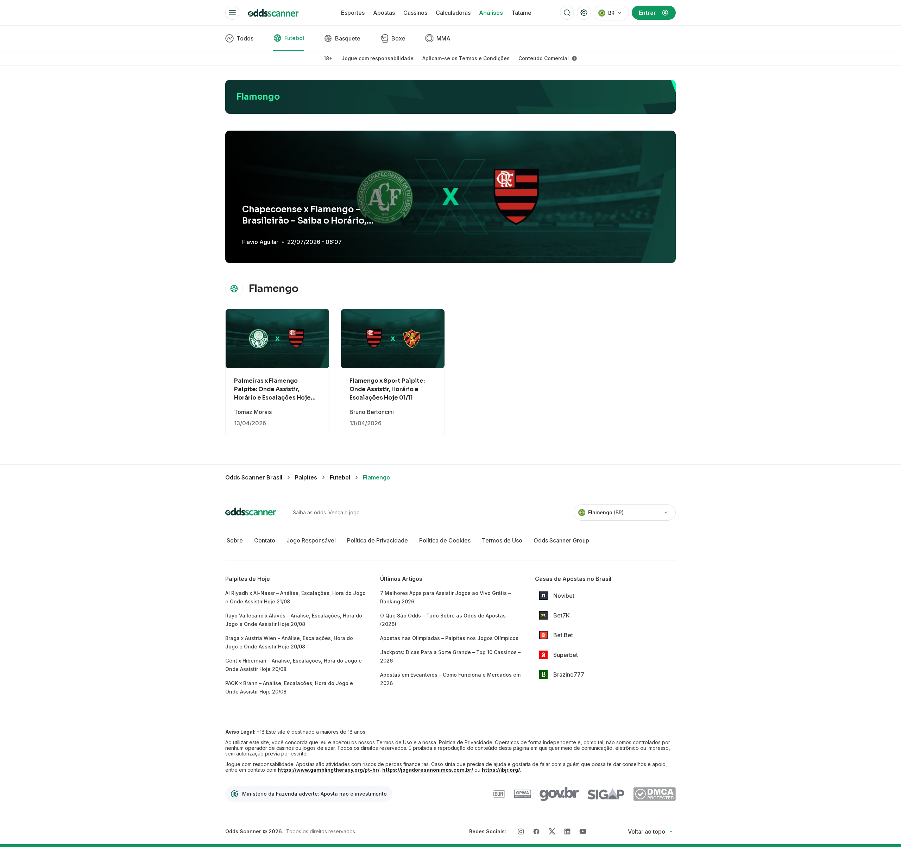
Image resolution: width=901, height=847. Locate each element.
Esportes (353, 12)
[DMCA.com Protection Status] (654, 794)
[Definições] (584, 13)
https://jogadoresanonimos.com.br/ (427, 770)
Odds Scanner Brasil (253, 477)
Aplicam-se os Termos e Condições (466, 58)
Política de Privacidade (377, 540)
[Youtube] (582, 831)
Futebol (340, 477)
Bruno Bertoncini (371, 411)
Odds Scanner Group (561, 540)
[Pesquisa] (567, 13)
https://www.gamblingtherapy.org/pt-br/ (328, 770)
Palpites (306, 477)
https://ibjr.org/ (501, 770)
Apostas (384, 12)
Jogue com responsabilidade (377, 58)
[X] (551, 831)
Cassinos (415, 12)
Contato (264, 540)
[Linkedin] (567, 831)
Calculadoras (453, 12)
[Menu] (232, 13)
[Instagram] (520, 831)
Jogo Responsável (311, 540)
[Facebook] (536, 831)
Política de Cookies (445, 540)
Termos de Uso (502, 540)
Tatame (521, 12)
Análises (491, 12)
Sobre (235, 540)
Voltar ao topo (646, 831)
